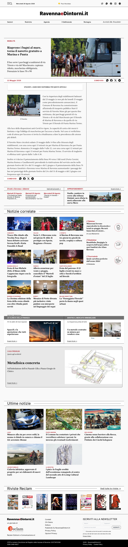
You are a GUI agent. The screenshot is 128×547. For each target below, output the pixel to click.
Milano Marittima (66, 296)
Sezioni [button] (10, 22)
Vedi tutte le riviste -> (110, 489)
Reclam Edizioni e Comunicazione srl (21, 535)
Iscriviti (116, 527)
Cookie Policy (98, 544)
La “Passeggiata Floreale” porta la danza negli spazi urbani (71, 301)
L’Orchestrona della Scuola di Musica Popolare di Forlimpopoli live (14, 197)
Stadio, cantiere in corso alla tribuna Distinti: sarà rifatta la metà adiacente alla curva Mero (77, 198)
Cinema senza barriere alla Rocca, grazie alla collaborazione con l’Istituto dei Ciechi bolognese (100, 437)
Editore (47, 525)
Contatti (48, 519)
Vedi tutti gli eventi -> (54, 189)
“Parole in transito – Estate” (51, 196)
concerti (10, 233)
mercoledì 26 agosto (52, 193)
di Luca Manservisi (92, 234)
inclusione (88, 432)
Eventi (35, 296)
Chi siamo (49, 522)
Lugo (9, 432)
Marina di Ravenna (14, 296)
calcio (35, 233)
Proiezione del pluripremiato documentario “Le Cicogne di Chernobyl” (34, 197)
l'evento (63, 233)
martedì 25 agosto (14, 193)
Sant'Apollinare (66, 266)
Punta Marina (51, 432)
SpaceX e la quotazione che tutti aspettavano (16, 332)
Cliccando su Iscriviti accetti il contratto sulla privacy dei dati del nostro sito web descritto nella (97, 534)
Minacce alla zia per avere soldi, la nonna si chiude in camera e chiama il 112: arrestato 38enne (24, 437)
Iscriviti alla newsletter (112, 22)
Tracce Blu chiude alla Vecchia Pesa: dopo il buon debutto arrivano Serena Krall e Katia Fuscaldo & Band (17, 240)
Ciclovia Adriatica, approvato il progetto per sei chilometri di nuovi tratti (23, 472)
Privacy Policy (50, 531)
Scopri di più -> (116, 189)
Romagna (87, 22)
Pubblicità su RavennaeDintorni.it (57, 528)
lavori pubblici (12, 467)
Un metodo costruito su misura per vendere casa (76, 332)
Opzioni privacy (51, 533)
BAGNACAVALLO (12, 266)
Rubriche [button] (28, 22)
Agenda (47, 22)
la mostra (50, 467)
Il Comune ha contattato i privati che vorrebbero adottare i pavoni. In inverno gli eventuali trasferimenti (63, 437)
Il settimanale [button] (67, 22)
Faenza (36, 266)
